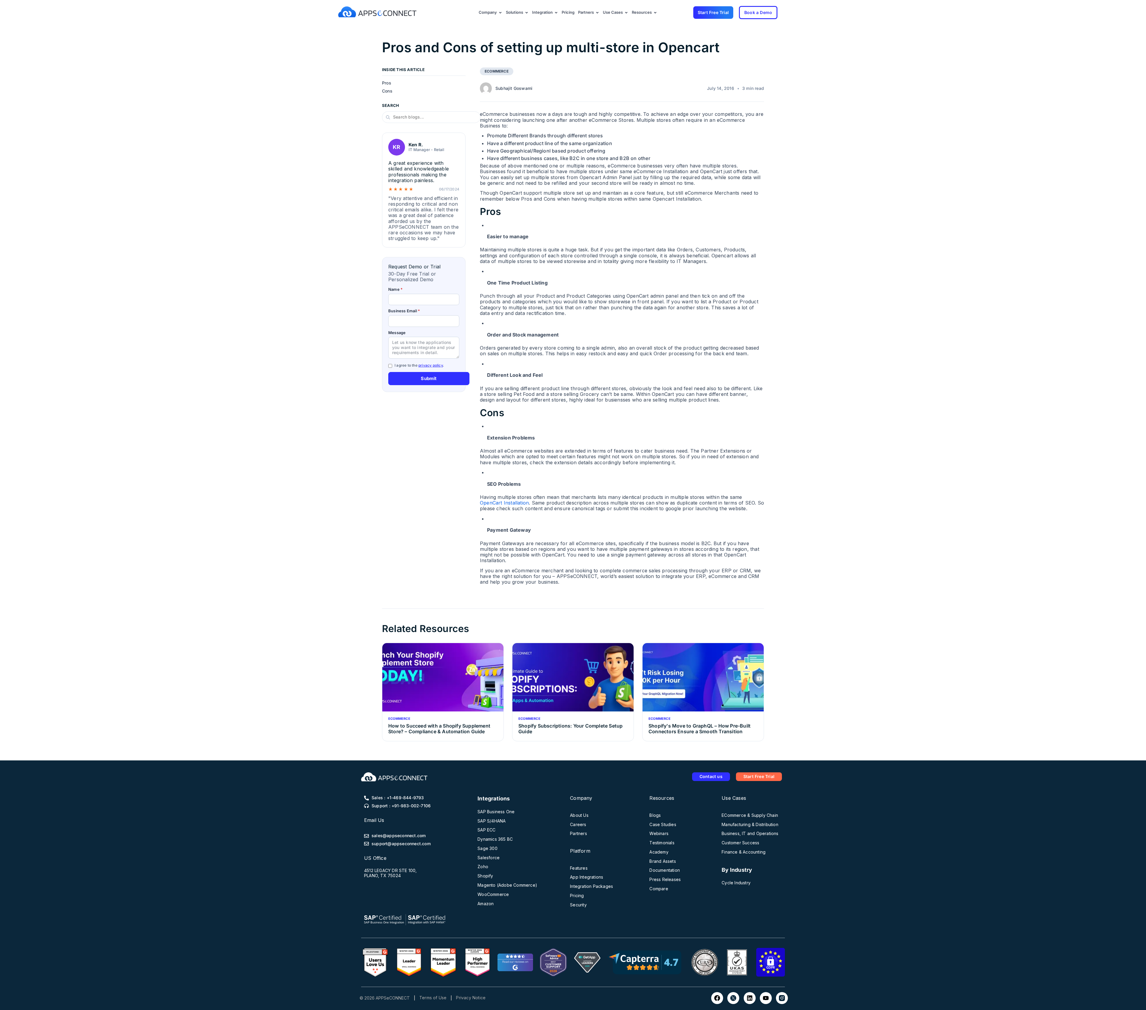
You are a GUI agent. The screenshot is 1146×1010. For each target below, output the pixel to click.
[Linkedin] (750, 998)
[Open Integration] (556, 12)
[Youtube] (766, 998)
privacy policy (430, 365)
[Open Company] (500, 12)
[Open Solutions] (527, 12)
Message (397, 332)
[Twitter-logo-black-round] (733, 998)
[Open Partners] (597, 12)
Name (395, 289)
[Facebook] (717, 998)
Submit (429, 378)
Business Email (404, 311)
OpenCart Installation (504, 503)
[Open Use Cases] (626, 12)
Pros (386, 83)
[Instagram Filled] (782, 998)
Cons (387, 91)
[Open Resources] (655, 12)
